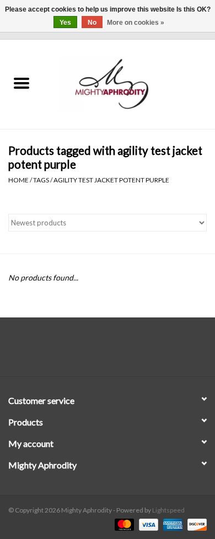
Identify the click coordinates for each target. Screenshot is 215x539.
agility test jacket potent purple (111, 180)
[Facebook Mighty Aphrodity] (79, 351)
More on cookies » (135, 22)
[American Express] (171, 524)
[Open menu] (21, 83)
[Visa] (147, 524)
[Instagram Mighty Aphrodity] (137, 351)
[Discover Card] (195, 524)
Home (18, 180)
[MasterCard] (123, 524)
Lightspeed (168, 510)
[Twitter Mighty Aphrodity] (98, 351)
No (92, 22)
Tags (41, 180)
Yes (65, 22)
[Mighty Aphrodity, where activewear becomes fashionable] (129, 83)
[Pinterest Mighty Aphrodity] (117, 351)
